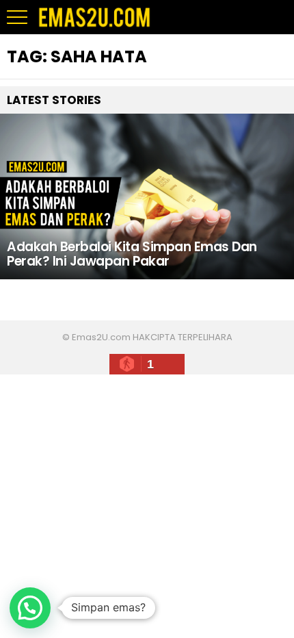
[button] (30, 607)
